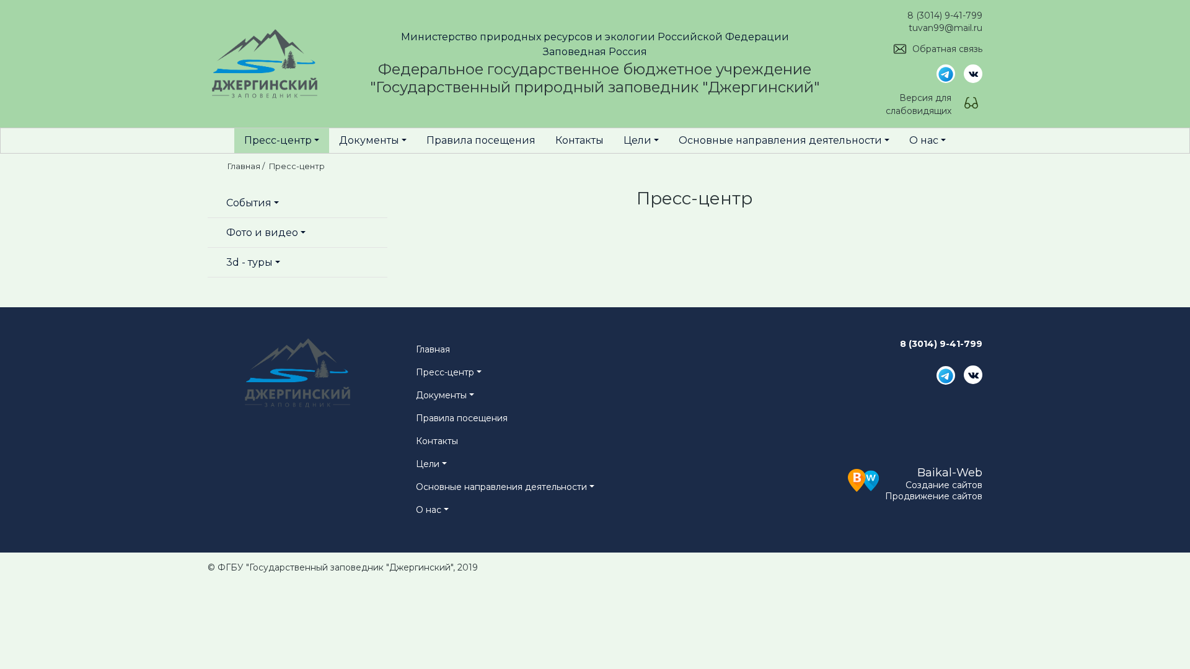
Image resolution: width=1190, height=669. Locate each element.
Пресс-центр (278, 140)
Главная (433, 349)
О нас (923, 140)
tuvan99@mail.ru (945, 27)
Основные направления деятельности (780, 140)
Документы (369, 140)
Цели (637, 140)
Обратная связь (947, 49)
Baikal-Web (949, 472)
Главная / (247, 166)
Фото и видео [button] (262, 232)
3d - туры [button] (249, 262)
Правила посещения (481, 140)
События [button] (248, 203)
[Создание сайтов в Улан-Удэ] (863, 479)
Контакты (579, 140)
